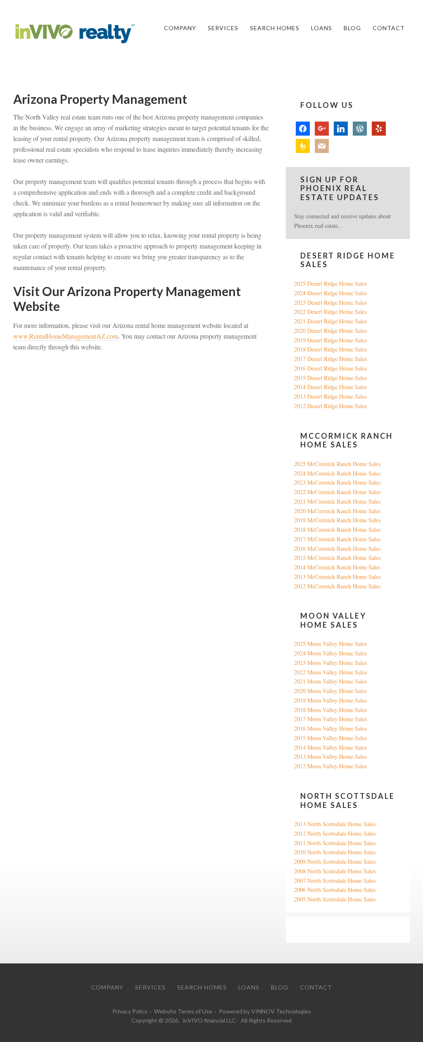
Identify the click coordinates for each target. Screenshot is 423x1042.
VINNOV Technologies (281, 1011)
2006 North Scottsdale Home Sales (334, 890)
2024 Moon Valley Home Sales (330, 653)
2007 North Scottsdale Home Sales (334, 880)
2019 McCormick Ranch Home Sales (337, 520)
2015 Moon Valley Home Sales (330, 738)
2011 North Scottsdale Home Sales (334, 843)
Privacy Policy (129, 1011)
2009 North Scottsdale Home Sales (334, 861)
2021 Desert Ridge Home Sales (330, 321)
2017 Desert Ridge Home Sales (330, 359)
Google (302, 929)
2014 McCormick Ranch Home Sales (337, 567)
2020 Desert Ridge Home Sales (330, 331)
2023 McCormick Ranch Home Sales (337, 482)
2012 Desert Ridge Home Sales (330, 406)
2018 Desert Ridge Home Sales (330, 349)
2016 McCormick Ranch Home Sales (337, 548)
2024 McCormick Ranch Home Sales (337, 473)
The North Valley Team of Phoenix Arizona (75, 34)
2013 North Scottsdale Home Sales (334, 824)
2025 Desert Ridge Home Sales (330, 283)
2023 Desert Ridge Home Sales (330, 302)
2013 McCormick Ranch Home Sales (337, 577)
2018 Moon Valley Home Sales (330, 710)
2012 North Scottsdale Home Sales (334, 833)
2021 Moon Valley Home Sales (330, 681)
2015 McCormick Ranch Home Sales (337, 558)
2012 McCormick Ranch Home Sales (337, 586)
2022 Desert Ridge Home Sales (330, 311)
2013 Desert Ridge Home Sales (330, 396)
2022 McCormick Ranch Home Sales (337, 492)
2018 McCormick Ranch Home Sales (337, 529)
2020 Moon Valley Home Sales (330, 691)
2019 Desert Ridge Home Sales (330, 340)
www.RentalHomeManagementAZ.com (65, 336)
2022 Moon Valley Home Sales (330, 672)
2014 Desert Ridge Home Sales (330, 387)
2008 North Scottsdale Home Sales (334, 871)
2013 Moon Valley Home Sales (330, 756)
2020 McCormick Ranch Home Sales (337, 511)
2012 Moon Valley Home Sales (330, 766)
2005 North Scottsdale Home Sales (334, 899)
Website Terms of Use (183, 1011)
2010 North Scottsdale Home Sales (334, 852)
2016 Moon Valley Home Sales (330, 728)
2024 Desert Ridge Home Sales (330, 293)
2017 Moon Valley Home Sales (330, 719)
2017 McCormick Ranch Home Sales (337, 539)
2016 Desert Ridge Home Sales (330, 368)
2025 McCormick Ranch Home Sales (337, 464)
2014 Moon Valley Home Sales (330, 747)
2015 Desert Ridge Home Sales (330, 378)
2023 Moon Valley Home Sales (330, 663)
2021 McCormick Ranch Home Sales (337, 501)
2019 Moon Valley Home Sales (330, 700)
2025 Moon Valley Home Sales (330, 644)
